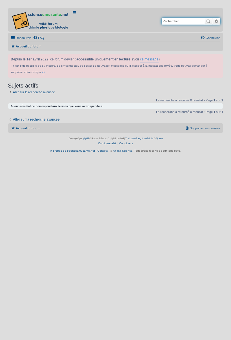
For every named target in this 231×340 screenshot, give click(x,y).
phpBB (86, 138)
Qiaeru (159, 138)
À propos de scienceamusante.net (72, 150)
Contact (102, 150)
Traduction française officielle (139, 138)
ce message (149, 59)
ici (43, 72)
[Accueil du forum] (40, 19)
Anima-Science (122, 150)
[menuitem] (38, 37)
